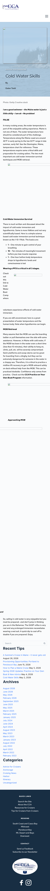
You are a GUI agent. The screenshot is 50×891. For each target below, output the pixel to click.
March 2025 (8, 711)
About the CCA (25, 804)
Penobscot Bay (25, 830)
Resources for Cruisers (25, 807)
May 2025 (7, 707)
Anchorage (8, 770)
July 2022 (7, 746)
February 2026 (10, 698)
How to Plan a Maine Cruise (16, 668)
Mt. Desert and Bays (25, 833)
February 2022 (10, 755)
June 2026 (8, 691)
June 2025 (8, 704)
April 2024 (8, 727)
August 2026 (9, 688)
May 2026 (7, 695)
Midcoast (25, 826)
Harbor (6, 776)
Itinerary (7, 779)
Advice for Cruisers (12, 766)
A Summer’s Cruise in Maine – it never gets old (24, 655)
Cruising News (9, 773)
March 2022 (8, 752)
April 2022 (8, 749)
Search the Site (25, 801)
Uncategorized (10, 782)
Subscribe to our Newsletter (25, 852)
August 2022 (9, 743)
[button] (46, 16)
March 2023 (8, 736)
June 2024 (8, 723)
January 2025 (9, 717)
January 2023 (9, 739)
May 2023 (7, 733)
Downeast (24, 836)
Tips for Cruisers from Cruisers (24, 811)
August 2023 (9, 730)
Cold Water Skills (11, 677)
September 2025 (11, 701)
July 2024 (7, 720)
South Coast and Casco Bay (25, 823)
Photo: (15, 102)
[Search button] (44, 643)
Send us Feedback (25, 848)
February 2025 (10, 714)
